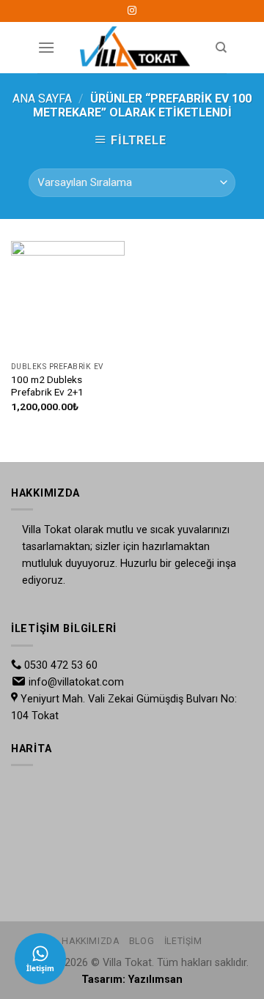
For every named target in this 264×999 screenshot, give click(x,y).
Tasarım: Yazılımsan (132, 979)
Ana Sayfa (42, 98)
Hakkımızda (90, 941)
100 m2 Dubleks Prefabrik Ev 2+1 (47, 386)
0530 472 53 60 (61, 665)
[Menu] (46, 47)
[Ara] (221, 48)
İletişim (183, 941)
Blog (141, 941)
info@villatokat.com (76, 682)
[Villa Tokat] (135, 47)
